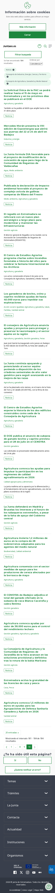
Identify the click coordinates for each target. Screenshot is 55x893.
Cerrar (27, 34)
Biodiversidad (9, 551)
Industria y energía (11, 139)
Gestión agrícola (10, 230)
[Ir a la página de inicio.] (8, 46)
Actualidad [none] (14, 829)
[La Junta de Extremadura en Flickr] (40, 872)
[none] (34, 746)
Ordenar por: (35, 60)
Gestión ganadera (31, 338)
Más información (27, 26)
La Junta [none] (12, 805)
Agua (6, 170)
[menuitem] (15, 890)
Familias (7, 310)
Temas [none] (11, 781)
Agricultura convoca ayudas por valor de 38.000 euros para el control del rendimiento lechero (27, 626)
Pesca (11, 687)
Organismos (15, 855)
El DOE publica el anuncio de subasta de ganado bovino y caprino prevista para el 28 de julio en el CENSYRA (27, 439)
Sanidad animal (18, 310)
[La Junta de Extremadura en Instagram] (27, 872)
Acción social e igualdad (14, 307)
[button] (39, 46)
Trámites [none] (13, 793)
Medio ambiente (16, 170)
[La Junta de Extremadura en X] (21, 872)
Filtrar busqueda (23, 54)
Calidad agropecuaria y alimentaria (18, 482)
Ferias (42, 338)
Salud (47, 307)
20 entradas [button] (13, 733)
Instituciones (16, 842)
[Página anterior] (6, 746)
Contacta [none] (13, 817)
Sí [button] (15, 760)
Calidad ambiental (23, 551)
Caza (6, 687)
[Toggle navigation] (19, 46)
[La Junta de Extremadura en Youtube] (34, 872)
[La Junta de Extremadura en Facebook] (15, 872)
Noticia (8, 116)
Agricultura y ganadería (13, 103)
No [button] (39, 760)
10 (30, 747)
